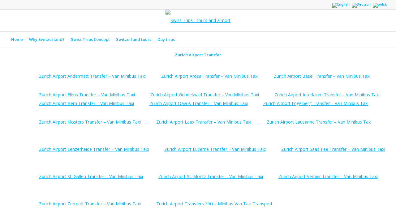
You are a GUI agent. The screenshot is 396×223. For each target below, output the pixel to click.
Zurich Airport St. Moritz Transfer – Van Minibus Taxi (210, 176)
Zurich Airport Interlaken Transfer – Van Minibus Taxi (327, 95)
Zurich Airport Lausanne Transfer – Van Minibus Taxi (319, 122)
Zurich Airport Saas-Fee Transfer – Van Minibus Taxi (333, 149)
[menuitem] (17, 39)
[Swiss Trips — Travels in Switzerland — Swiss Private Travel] (198, 20)
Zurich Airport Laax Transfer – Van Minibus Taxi (203, 122)
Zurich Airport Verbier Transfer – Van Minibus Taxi (328, 176)
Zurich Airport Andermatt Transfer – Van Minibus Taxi (92, 76)
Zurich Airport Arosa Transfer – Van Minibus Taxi (209, 76)
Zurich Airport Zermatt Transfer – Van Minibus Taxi (90, 204)
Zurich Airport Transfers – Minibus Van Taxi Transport (214, 204)
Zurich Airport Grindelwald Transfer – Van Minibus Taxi (204, 95)
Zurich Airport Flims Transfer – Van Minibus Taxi (87, 95)
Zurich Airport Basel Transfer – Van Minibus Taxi (322, 76)
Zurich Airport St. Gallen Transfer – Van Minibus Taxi (91, 176)
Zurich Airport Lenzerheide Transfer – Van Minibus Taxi (94, 149)
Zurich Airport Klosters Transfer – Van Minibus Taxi (90, 122)
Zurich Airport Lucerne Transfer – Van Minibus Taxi (215, 149)
